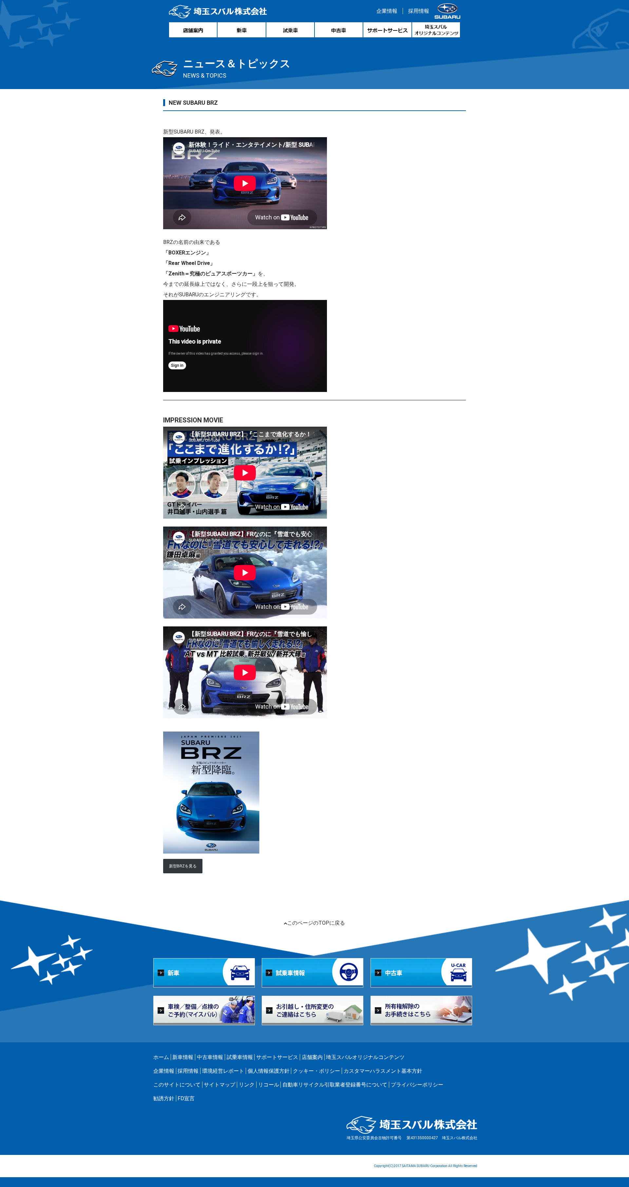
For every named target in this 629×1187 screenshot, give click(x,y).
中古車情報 (210, 1057)
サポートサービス (277, 1057)
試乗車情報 (240, 1057)
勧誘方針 (163, 1098)
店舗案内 (312, 1057)
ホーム (161, 1057)
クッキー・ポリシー (316, 1071)
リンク (247, 1085)
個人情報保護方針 (269, 1071)
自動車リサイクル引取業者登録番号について (334, 1085)
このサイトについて (176, 1085)
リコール (268, 1085)
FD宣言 (186, 1098)
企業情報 (386, 11)
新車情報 (182, 1057)
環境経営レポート (223, 1071)
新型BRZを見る (183, 866)
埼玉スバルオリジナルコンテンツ (365, 1057)
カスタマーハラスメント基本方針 (383, 1071)
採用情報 (418, 11)
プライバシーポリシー (417, 1085)
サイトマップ (219, 1085)
